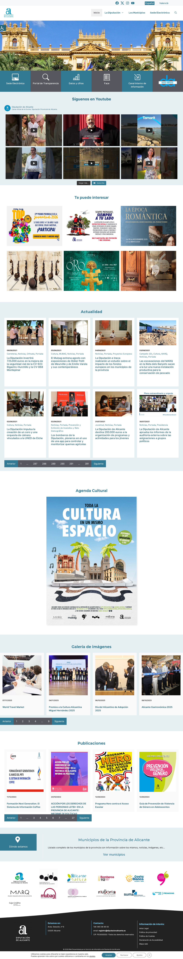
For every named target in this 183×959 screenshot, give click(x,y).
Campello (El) (145, 354)
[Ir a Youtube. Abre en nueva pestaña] (132, 3)
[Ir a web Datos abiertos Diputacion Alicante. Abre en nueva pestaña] (167, 81)
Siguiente (98, 463)
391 (87, 463)
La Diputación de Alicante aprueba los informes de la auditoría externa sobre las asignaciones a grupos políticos (155, 435)
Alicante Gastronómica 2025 (157, 707)
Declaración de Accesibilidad (151, 940)
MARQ (164, 354)
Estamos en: (54, 923)
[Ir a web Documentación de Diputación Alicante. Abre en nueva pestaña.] (76, 81)
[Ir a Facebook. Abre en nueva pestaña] (117, 3)
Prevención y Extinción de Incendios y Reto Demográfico (66, 428)
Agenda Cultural (91, 490)
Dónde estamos (18, 846)
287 (35, 463)
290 (62, 463)
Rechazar (124, 955)
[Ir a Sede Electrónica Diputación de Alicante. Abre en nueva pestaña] (15, 81)
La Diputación (112, 12)
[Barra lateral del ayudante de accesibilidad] (3, 28)
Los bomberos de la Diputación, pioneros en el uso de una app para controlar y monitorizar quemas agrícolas (69, 440)
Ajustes (139, 955)
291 (71, 463)
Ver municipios (114, 854)
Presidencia (162, 425)
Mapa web (143, 944)
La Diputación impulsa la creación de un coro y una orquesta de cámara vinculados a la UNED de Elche (25, 434)
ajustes (92, 956)
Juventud (99, 425)
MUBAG (62, 354)
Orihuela (30, 354)
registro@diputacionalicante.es (112, 931)
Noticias (22, 354)
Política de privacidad (148, 932)
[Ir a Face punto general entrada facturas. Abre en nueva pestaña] (107, 81)
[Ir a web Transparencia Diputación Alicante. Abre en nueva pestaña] (45, 81)
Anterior (11, 463)
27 (73, 818)
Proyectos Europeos (122, 354)
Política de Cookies (147, 936)
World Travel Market (13, 707)
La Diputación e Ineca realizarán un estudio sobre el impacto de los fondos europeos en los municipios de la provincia (113, 364)
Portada (39, 354)
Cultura (54, 354)
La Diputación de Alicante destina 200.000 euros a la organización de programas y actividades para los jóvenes (112, 434)
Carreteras (12, 354)
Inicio (97, 12)
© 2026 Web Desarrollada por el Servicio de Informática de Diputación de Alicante (91, 949)
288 (44, 463)
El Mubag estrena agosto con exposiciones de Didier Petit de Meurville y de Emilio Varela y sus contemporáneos (69, 362)
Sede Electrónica (160, 12)
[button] (175, 12)
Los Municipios (137, 12)
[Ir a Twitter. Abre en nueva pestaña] (122, 3)
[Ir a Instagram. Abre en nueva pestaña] (127, 3)
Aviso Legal (144, 928)
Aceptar (108, 955)
